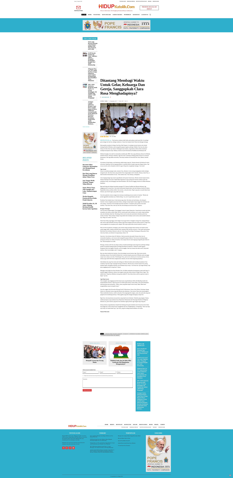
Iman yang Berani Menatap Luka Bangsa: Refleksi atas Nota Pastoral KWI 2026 (92, 45)
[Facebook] (141, 101)
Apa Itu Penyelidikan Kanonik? (124, 440)
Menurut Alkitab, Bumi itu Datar (124, 438)
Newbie (106, 101)
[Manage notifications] (230, 475)
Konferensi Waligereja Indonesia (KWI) (139, 333)
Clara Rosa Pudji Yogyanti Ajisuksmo (113, 333)
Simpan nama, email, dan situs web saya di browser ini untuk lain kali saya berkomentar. (98, 375)
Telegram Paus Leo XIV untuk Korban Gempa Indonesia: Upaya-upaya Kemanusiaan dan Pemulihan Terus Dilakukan (92, 74)
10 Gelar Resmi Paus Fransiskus (124, 445)
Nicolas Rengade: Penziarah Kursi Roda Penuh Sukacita (90, 198)
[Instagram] (66, 448)
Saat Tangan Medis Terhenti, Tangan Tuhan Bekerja (89, 182)
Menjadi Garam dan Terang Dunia (94, 361)
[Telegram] (149, 101)
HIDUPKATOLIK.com (105, 140)
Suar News (138, 412)
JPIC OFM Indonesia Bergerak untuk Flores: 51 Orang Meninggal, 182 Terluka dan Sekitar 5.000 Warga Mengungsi (92, 91)
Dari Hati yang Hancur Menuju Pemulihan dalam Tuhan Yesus (90, 175)
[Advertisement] (125, 45)
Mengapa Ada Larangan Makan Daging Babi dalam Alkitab (129, 435)
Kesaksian (105, 97)
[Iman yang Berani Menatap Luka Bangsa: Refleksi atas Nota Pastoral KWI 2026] (85, 43)
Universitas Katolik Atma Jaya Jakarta (110, 335)
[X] (143, 101)
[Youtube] (73, 448)
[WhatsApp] (146, 101)
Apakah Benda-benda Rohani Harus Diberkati (126, 443)
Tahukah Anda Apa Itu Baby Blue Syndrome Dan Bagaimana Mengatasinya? (120, 362)
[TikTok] (70, 448)
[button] (150, 14)
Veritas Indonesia (86, 126)
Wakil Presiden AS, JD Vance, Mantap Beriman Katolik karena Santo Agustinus (90, 206)
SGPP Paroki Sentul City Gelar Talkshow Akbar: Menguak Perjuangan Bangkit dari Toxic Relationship (92, 59)
